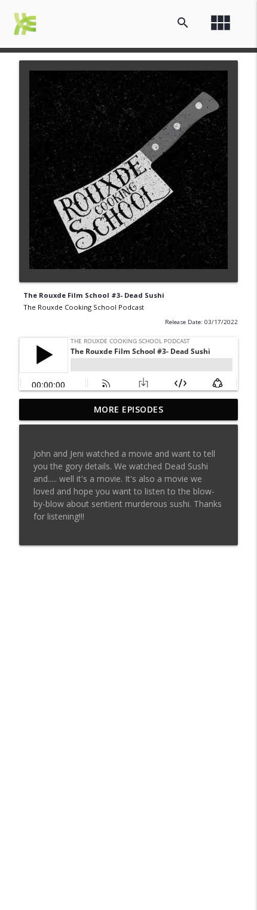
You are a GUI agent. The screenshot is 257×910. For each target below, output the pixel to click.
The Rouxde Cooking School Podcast (83, 307)
